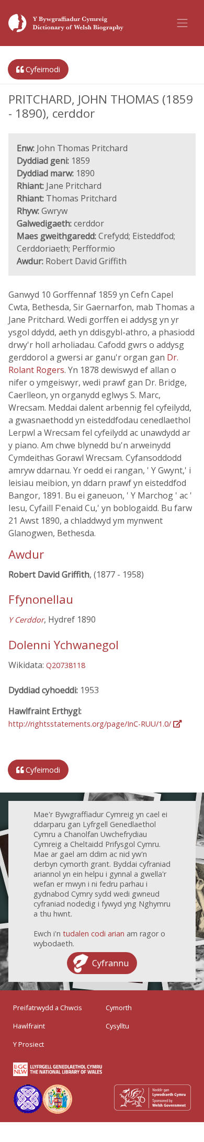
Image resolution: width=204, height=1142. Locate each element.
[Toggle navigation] (182, 23)
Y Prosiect (28, 1044)
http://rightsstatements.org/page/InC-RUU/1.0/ (90, 724)
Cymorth (119, 1007)
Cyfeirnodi (42, 69)
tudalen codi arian (93, 934)
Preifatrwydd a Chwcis (47, 1007)
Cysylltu (117, 1026)
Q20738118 (65, 665)
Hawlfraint (29, 1026)
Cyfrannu (110, 963)
